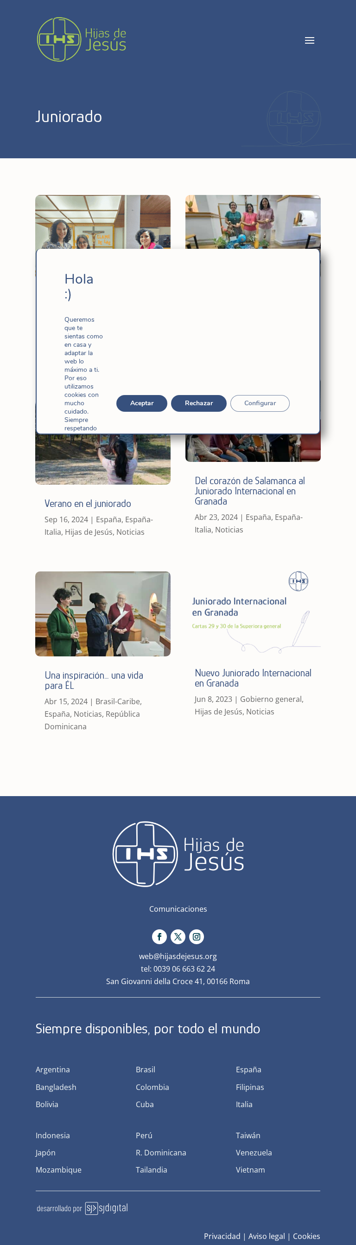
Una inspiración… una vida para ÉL (93, 680)
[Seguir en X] (178, 936)
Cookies (306, 1236)
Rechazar (199, 403)
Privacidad (222, 1236)
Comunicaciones (178, 909)
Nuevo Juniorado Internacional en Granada (253, 678)
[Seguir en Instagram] (196, 936)
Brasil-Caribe (117, 701)
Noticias (130, 532)
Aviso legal (266, 1236)
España (108, 519)
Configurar (260, 403)
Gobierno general (271, 699)
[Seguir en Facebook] (159, 936)
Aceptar (141, 403)
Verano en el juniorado (87, 503)
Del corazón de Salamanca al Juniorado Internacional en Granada (250, 491)
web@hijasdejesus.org (178, 956)
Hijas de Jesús (89, 532)
